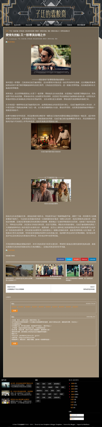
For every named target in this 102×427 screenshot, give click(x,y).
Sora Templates (45, 424)
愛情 (38, 394)
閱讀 (57, 387)
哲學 (38, 401)
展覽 (52, 390)
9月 (72, 407)
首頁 (7, 25)
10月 (72, 405)
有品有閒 (17, 25)
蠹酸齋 (50, 387)
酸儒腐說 (56, 384)
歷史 (38, 387)
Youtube (58, 25)
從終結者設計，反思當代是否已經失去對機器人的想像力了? (19, 279)
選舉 (38, 397)
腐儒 (49, 397)
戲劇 (61, 394)
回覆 (14, 310)
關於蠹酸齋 (81, 25)
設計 (55, 394)
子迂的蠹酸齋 (19, 424)
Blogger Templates (56, 424)
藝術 (39, 25)
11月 (72, 402)
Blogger (73, 424)
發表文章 (74, 415)
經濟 (49, 384)
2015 (73, 397)
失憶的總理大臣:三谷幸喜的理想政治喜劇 (48, 278)
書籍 (62, 387)
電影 (47, 25)
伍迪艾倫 (15, 31)
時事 (44, 397)
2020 (73, 383)
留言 (73, 419)
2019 (73, 386)
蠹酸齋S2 (39, 390)
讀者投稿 (56, 397)
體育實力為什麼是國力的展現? (20, 399)
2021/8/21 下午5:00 (90, 303)
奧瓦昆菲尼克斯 (29, 31)
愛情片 (37, 31)
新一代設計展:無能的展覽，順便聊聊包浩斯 (24, 391)
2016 (73, 394)
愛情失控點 (43, 31)
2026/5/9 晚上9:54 (90, 316)
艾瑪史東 (21, 31)
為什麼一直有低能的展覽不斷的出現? (22, 383)
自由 (46, 390)
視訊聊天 (14, 307)
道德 (44, 394)
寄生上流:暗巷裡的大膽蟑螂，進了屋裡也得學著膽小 (79, 279)
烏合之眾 (29, 25)
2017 (73, 391)
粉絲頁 (69, 25)
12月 (72, 399)
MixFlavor (86, 424)
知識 (58, 390)
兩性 (44, 387)
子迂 (10, 31)
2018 (73, 389)
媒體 (49, 394)
